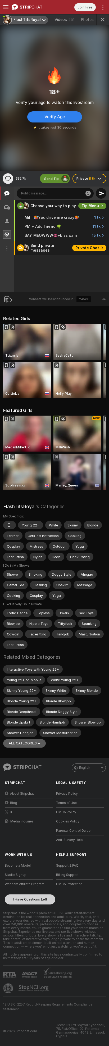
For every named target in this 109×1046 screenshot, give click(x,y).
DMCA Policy (66, 812)
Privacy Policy (67, 793)
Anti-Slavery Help (69, 840)
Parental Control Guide (73, 831)
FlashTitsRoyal (19, 506)
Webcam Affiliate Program (24, 884)
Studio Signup (15, 875)
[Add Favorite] (8, 178)
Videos (64, 19)
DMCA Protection (69, 884)
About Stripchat (22, 793)
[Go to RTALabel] (10, 974)
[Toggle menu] (6, 7)
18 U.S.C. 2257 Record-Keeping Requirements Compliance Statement (47, 1007)
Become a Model (18, 865)
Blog (13, 803)
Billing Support (67, 875)
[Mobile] (9, 525)
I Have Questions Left (30, 899)
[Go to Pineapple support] (8, 988)
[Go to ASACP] (30, 975)
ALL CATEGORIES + (24, 743)
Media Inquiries (22, 821)
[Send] (101, 193)
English (84, 768)
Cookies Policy (67, 821)
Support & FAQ (67, 865)
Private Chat (87, 248)
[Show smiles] (88, 193)
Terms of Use (66, 803)
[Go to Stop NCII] (34, 988)
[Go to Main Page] (33, 7)
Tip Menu (90, 206)
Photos (92, 19)
